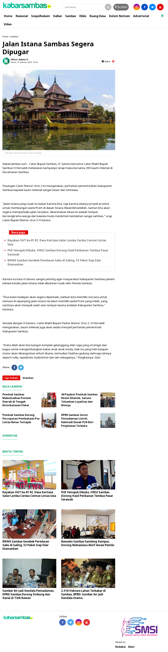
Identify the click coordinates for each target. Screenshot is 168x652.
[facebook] (144, 7)
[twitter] (152, 7)
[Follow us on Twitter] (70, 622)
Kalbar (57, 16)
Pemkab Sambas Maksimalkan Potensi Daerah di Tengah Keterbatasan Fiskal (16, 400)
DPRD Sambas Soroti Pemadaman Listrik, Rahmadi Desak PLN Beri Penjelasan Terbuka (77, 420)
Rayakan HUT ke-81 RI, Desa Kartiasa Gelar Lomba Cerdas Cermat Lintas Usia (29, 494)
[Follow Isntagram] (78, 622)
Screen (122, 7)
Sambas (70, 16)
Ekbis (82, 16)
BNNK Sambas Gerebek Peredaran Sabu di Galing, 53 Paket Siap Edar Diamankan (25, 545)
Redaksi (120, 647)
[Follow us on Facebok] (62, 622)
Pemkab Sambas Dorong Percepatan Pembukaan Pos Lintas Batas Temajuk (21, 418)
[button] (162, 14)
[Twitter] (21, 367)
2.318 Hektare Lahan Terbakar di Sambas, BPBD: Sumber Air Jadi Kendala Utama (83, 594)
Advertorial (141, 16)
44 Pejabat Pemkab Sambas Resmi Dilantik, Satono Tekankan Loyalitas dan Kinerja (79, 400)
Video (8, 24)
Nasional (22, 16)
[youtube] (160, 7)
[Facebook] (14, 367)
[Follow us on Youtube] (86, 622)
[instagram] (136, 7)
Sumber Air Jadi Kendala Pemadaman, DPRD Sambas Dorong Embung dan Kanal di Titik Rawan (28, 594)
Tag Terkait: (11, 377)
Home (8, 16)
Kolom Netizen (119, 16)
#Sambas (27, 377)
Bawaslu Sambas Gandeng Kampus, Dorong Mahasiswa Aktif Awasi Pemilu (87, 543)
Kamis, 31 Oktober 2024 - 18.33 (24, 62)
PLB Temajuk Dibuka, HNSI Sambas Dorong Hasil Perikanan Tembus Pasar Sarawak (87, 495)
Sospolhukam (40, 16)
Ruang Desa (98, 16)
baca (107, 61)
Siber (131, 647)
